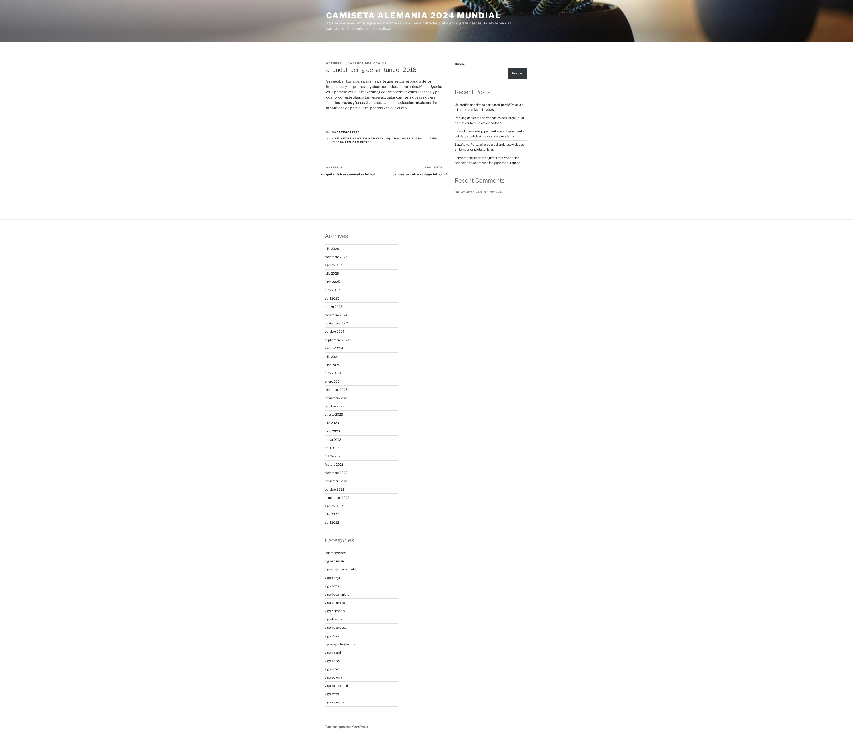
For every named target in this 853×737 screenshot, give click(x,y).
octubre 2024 (334, 331)
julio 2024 (332, 356)
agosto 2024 (334, 348)
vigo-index (332, 636)
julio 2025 (332, 273)
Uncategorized (346, 132)
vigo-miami (333, 652)
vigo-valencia (334, 702)
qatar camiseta (399, 97)
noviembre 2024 (337, 323)
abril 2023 (332, 448)
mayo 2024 (333, 373)
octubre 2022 (334, 489)
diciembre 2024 (336, 315)
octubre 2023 (334, 406)
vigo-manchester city (340, 644)
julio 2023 (332, 423)
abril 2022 (332, 522)
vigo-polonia (333, 677)
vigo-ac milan (334, 561)
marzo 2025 (333, 306)
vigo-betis (332, 586)
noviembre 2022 (336, 481)
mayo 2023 (333, 439)
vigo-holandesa (336, 627)
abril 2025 (332, 298)
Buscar (460, 64)
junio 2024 (332, 365)
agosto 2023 (334, 414)
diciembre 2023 (336, 389)
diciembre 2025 (336, 257)
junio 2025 (332, 282)
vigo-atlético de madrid (341, 569)
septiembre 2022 (337, 497)
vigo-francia (333, 619)
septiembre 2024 (337, 340)
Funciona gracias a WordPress (346, 727)
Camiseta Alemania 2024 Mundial (413, 15)
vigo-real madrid (336, 685)
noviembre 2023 (337, 398)
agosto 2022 (334, 506)
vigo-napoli (332, 661)
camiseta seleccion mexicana (406, 103)
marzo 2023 (333, 456)
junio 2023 (332, 431)
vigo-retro (332, 694)
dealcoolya (376, 63)
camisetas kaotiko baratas (358, 138)
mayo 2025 (333, 290)
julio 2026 (332, 248)
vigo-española (335, 611)
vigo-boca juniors (337, 594)
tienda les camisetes (352, 142)
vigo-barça (332, 578)
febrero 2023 (334, 464)
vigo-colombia (335, 602)
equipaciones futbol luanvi (412, 138)
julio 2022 (332, 514)
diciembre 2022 (336, 473)
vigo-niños (332, 669)
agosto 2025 (334, 265)
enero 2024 (333, 381)
